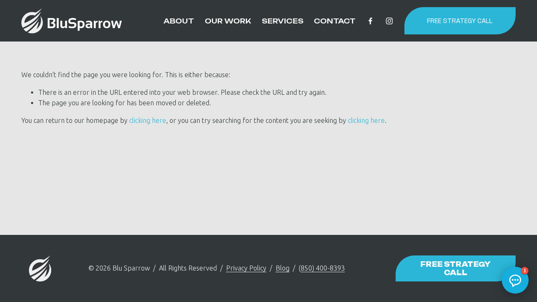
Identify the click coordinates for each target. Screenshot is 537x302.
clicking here (147, 120)
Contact (334, 21)
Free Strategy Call (460, 20)
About (179, 21)
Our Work (228, 21)
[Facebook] (370, 21)
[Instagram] (389, 21)
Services (282, 21)
